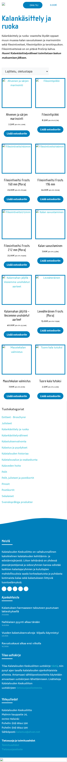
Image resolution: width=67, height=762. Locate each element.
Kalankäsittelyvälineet (15, 435)
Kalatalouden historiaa (15, 453)
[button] (62, 5)
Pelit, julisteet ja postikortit (18, 477)
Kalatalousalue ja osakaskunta (19, 459)
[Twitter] (9, 589)
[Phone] (26, 589)
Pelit (4, 471)
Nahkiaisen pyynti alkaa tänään (21, 622)
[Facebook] (4, 589)
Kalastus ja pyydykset (14, 447)
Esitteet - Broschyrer (14, 417)
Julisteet (7, 423)
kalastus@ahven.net (28, 731)
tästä (54, 666)
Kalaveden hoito (11, 465)
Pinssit (6, 484)
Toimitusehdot (10, 745)
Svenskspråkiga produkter (17, 502)
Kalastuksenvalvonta (14, 441)
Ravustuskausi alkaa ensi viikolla (21, 643)
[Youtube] (15, 589)
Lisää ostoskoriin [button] (17, 133)
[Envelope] (20, 589)
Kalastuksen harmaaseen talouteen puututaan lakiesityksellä (30, 609)
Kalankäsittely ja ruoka (15, 429)
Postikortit (8, 490)
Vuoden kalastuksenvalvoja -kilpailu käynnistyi (30, 633)
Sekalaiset (8, 496)
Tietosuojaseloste (12, 749)
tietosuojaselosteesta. (29, 687)
